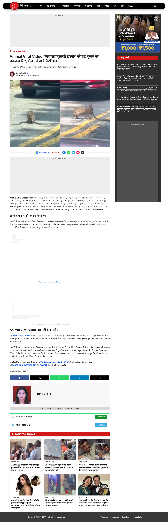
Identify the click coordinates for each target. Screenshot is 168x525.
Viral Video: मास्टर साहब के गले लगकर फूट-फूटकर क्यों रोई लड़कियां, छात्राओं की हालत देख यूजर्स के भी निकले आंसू (25, 467)
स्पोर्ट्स (107, 6)
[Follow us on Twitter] (82, 152)
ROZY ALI (22, 73)
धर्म (115, 6)
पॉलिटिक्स (66, 6)
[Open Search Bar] (155, 6)
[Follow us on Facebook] (64, 152)
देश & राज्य (51, 6)
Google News (44, 152)
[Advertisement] (54, 21)
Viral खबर (17, 51)
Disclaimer (126, 517)
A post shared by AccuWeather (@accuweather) (50, 324)
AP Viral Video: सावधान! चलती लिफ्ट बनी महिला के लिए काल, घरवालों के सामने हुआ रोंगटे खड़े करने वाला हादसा (59, 502)
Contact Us (114, 517)
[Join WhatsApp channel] (68, 152)
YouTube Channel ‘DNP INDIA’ (54, 362)
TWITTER (44, 365)
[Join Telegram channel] (73, 152)
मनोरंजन (77, 6)
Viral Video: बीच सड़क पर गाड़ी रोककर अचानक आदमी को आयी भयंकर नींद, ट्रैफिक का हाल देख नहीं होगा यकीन (59, 467)
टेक (122, 6)
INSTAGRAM (30, 365)
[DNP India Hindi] (22, 6)
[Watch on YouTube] (78, 152)
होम (41, 6)
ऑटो (98, 6)
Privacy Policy (137, 517)
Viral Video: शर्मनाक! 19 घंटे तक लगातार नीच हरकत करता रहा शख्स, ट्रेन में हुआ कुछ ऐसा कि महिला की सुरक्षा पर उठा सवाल (93, 467)
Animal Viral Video (21, 335)
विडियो (24, 51)
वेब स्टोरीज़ (88, 6)
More (130, 6)
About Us (104, 517)
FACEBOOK (17, 365)
